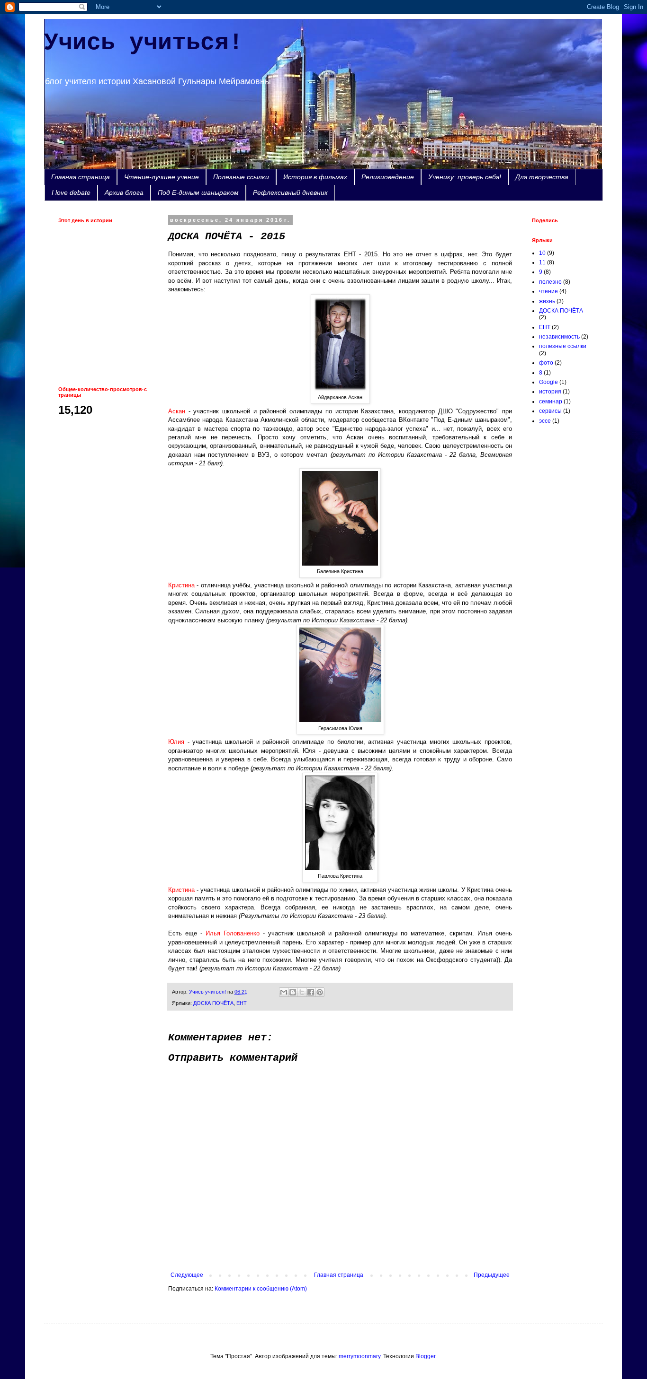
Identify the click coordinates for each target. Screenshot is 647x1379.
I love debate (71, 192)
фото (546, 362)
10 (542, 253)
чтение (548, 291)
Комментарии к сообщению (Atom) (261, 1288)
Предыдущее (492, 1275)
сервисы (550, 411)
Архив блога (124, 192)
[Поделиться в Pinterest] (319, 992)
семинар (550, 401)
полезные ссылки (562, 346)
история (550, 391)
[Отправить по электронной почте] (283, 992)
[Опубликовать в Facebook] (310, 992)
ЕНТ (241, 1003)
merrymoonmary (359, 1356)
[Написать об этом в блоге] (292, 992)
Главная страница (80, 177)
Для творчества (541, 177)
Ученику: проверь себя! (464, 177)
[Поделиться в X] (301, 992)
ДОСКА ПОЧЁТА (213, 1003)
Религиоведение (387, 177)
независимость (559, 336)
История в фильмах (315, 177)
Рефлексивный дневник (290, 192)
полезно (550, 282)
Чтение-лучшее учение (161, 177)
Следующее (187, 1275)
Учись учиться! (143, 42)
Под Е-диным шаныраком (198, 192)
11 (542, 262)
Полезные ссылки (241, 177)
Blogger (425, 1356)
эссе (545, 421)
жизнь (547, 301)
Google (548, 382)
